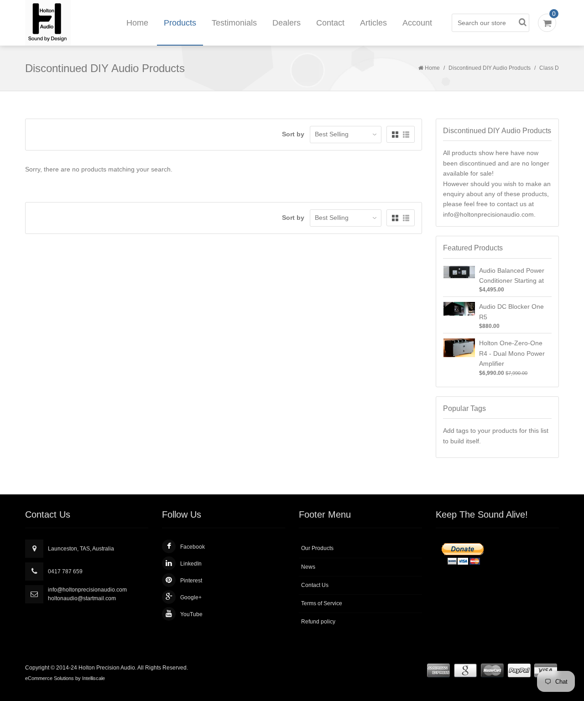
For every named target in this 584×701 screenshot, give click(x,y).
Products (180, 22)
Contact (330, 22)
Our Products (317, 548)
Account (417, 22)
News (308, 567)
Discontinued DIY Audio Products (489, 68)
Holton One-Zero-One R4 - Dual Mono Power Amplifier (512, 353)
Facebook (192, 547)
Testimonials (234, 22)
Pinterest (191, 580)
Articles (373, 22)
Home (137, 22)
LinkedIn (191, 564)
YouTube (191, 614)
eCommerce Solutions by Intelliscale (65, 678)
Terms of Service (321, 603)
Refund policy (318, 621)
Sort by (293, 134)
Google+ (191, 597)
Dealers (286, 22)
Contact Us (314, 585)
